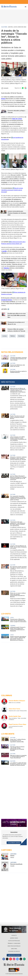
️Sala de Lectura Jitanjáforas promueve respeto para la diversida (12, 190)
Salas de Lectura (17, 118)
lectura (3, 98)
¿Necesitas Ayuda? (14, 955)
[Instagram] (14, 959)
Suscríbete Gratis (14, 842)
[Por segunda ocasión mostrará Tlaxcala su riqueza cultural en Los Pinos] (5, 576)
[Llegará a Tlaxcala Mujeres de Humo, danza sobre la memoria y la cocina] (5, 552)
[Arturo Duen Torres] (4, 710)
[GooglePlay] (24, 959)
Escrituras (21, 336)
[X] (7, 959)
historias (6, 268)
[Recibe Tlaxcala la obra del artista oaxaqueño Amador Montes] (5, 422)
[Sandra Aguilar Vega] (4, 718)
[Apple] (21, 959)
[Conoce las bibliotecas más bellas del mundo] (5, 364)
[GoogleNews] (17, 959)
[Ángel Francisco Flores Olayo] (4, 726)
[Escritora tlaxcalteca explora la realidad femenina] (5, 371)
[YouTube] (10, 959)
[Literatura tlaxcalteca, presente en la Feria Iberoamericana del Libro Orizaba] (5, 358)
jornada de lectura (6, 299)
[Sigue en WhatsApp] (22, 88)
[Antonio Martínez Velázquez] (4, 701)
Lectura (4, 336)
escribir (4, 251)
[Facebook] (3, 959)
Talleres (12, 336)
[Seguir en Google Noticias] (25, 88)
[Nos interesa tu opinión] (14, 929)
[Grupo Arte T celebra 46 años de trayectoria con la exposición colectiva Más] (5, 739)
